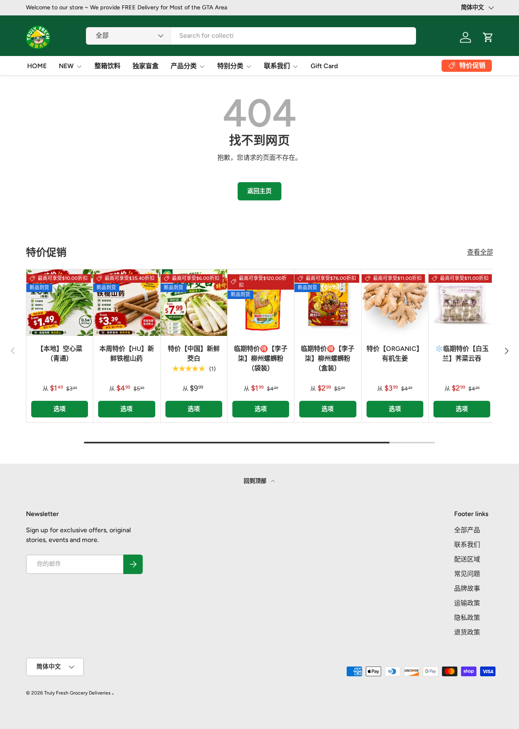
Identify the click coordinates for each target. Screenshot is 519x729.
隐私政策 (467, 617)
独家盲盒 (146, 66)
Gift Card (324, 66)
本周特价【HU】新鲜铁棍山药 (126, 353)
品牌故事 (467, 588)
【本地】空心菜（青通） (59, 353)
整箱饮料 (107, 66)
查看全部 (480, 252)
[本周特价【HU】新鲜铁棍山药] (126, 302)
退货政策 (467, 632)
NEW (66, 66)
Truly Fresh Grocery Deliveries (77, 693)
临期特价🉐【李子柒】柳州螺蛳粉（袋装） (260, 358)
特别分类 (230, 66)
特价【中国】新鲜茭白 (194, 353)
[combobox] (251, 35)
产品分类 (184, 66)
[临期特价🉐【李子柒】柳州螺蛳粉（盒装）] (327, 302)
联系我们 (277, 66)
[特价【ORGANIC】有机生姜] (395, 302)
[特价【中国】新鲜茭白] (194, 302)
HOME (37, 66)
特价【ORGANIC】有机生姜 (395, 353)
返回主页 (259, 191)
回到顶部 (256, 480)
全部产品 (467, 530)
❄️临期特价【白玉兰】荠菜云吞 (462, 353)
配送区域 (467, 559)
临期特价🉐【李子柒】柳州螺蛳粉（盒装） (327, 358)
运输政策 (467, 603)
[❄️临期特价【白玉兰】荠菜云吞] (462, 302)
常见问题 (467, 574)
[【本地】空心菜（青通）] (59, 302)
